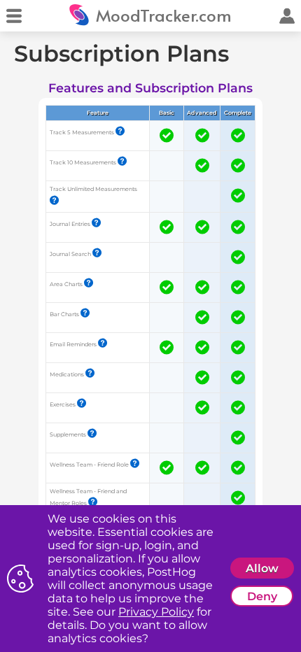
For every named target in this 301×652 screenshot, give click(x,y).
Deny (262, 596)
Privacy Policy (156, 611)
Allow (262, 568)
